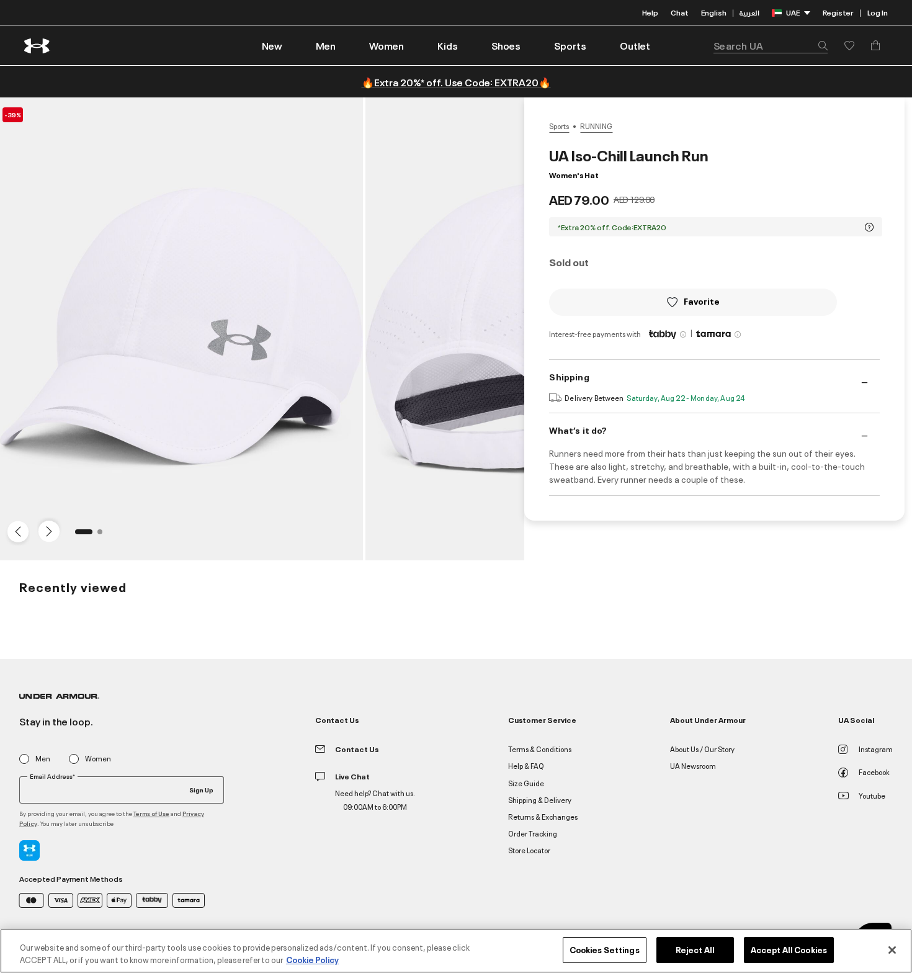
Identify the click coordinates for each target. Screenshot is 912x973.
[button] (325, 45)
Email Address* (52, 776)
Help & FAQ (526, 765)
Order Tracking (532, 833)
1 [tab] (81, 535)
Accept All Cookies (789, 949)
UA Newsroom (693, 765)
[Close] (892, 950)
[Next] (47, 530)
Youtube (872, 795)
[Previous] (15, 530)
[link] (272, 45)
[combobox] (770, 45)
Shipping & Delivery (539, 799)
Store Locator (529, 850)
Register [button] (838, 12)
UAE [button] (793, 12)
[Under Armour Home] (37, 45)
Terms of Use (151, 813)
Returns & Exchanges (543, 816)
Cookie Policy (312, 959)
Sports (559, 126)
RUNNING (596, 126)
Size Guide (526, 783)
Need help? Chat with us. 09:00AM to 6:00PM (375, 799)
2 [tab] (103, 535)
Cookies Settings (605, 949)
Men (42, 758)
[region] (456, 951)
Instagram (876, 748)
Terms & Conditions (539, 748)
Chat (680, 12)
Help (650, 12)
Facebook (874, 771)
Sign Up (201, 789)
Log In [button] (877, 12)
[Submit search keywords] (819, 45)
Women (98, 758)
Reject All (695, 949)
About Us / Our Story (702, 748)
